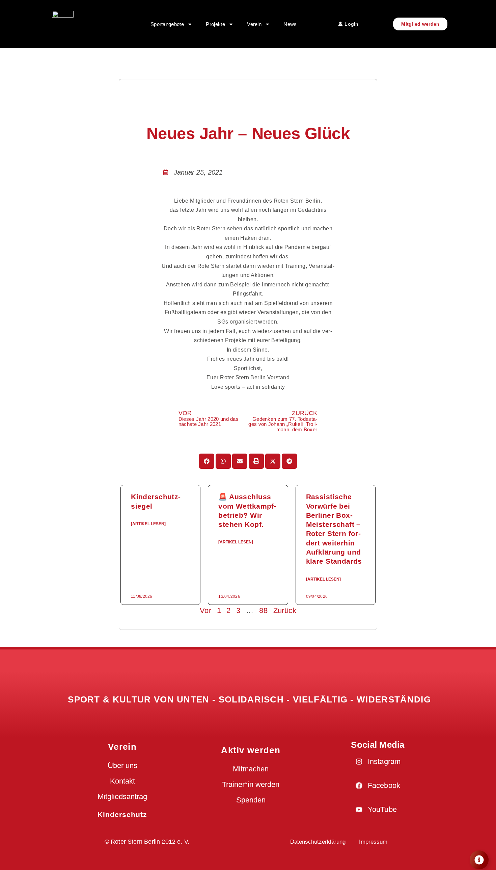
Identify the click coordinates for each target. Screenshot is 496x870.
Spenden (251, 800)
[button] (206, 461)
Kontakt (122, 781)
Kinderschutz (122, 814)
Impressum (373, 842)
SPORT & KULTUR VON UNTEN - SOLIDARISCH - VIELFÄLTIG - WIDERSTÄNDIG (249, 699)
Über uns (122, 765)
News (290, 24)
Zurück (285, 610)
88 (263, 610)
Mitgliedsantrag (122, 796)
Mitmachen (251, 769)
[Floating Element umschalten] (479, 859)
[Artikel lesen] (148, 524)
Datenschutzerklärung (318, 842)
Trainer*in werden (250, 784)
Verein (254, 24)
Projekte (215, 24)
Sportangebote (167, 24)
